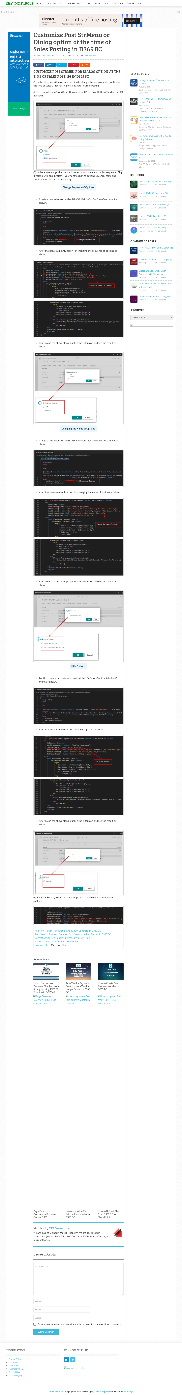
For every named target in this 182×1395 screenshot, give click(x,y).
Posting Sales (42, 945)
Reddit (86, 65)
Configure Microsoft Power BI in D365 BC (154, 82)
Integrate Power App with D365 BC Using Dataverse (155, 137)
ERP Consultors (19, 3)
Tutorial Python (16, 1368)
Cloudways (127, 1391)
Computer (101, 3)
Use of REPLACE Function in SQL (154, 204)
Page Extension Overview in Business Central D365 (44, 1214)
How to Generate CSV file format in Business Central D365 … (155, 119)
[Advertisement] (151, 50)
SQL (89, 3)
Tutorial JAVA (14, 1372)
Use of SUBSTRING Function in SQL (155, 181)
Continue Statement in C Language (155, 296)
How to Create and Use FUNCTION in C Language (155, 285)
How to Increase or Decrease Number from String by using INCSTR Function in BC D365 (46, 988)
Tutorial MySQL (16, 1375)
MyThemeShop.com (100, 1391)
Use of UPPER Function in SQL (153, 227)
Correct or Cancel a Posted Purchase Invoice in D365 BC (64, 937)
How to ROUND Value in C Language (156, 247)
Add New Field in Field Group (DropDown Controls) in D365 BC (68, 930)
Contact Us (134, 3)
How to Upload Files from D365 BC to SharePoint (108, 1214)
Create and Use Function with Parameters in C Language (152, 272)
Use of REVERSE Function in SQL (154, 193)
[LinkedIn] (66, 1359)
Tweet (62, 65)
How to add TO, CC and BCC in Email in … (156, 156)
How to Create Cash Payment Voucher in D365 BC (108, 986)
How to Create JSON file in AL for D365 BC (57, 941)
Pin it (74, 65)
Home (39, 3)
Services (117, 3)
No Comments (90, 55)
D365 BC (51, 3)
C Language (75, 3)
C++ (62, 3)
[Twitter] (72, 1359)
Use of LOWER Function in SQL (153, 216)
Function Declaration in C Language (155, 259)
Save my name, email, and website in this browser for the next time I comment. (79, 1324)
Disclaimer (13, 1362)
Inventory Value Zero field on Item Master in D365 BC (78, 1214)
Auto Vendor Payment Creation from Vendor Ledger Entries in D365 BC (73, 934)
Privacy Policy (15, 1359)
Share (40, 65)
